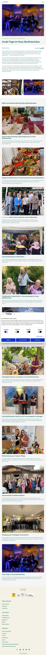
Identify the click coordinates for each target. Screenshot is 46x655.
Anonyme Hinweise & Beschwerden (9, 646)
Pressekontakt (5, 637)
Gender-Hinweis (5, 642)
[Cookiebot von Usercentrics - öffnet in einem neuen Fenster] (8, 314)
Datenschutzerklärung (6, 631)
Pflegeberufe (4, 619)
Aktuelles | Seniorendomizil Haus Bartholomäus (14, 38)
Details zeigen (39, 336)
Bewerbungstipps (5, 624)
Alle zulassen (37, 340)
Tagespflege (4, 606)
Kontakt (3, 639)
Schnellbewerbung (6, 617)
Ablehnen (8, 340)
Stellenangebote (5, 615)
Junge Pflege (4, 608)
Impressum (4, 633)
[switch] (17, 332)
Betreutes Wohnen (5, 604)
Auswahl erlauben (23, 340)
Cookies (3, 635)
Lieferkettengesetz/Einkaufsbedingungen (10, 644)
